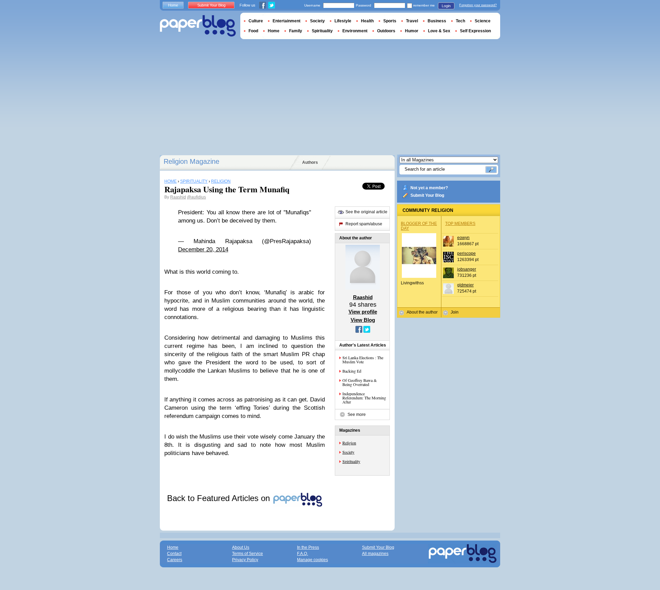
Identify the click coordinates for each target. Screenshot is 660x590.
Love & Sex (439, 31)
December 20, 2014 (203, 249)
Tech (460, 21)
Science (483, 21)
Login (446, 6)
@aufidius (196, 197)
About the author (422, 312)
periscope (466, 253)
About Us (240, 547)
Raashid (178, 197)
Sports (389, 21)
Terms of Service (247, 553)
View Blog (363, 320)
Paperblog (198, 26)
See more (357, 414)
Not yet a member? (429, 187)
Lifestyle (342, 21)
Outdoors (386, 31)
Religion (349, 442)
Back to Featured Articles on (219, 498)
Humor (411, 31)
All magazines (375, 553)
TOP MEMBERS (460, 223)
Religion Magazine (191, 161)
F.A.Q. (302, 553)
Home (173, 5)
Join (455, 312)
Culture (256, 21)
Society (348, 452)
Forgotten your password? (478, 5)
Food (253, 31)
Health (367, 21)
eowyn (463, 237)
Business (437, 21)
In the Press (308, 547)
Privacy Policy (245, 559)
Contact (174, 553)
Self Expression (475, 31)
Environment (354, 31)
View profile (363, 312)
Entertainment (286, 21)
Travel (412, 21)
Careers (174, 559)
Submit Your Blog (427, 195)
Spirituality (351, 461)
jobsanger (466, 269)
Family (295, 31)
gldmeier (465, 285)
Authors (310, 162)
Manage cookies (312, 559)
